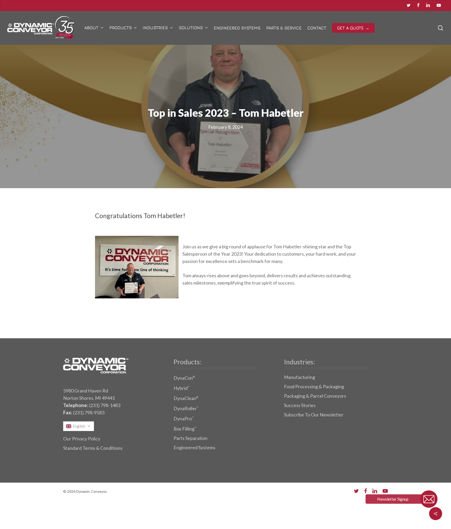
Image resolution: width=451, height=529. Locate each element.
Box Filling (185, 429)
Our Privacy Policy (81, 438)
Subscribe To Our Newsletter (313, 414)
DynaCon (184, 378)
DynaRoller (186, 408)
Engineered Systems (194, 447)
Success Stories (300, 405)
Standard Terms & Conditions (92, 448)
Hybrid (181, 388)
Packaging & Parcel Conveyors (315, 396)
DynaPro (183, 418)
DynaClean (186, 398)
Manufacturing (299, 377)
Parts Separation (190, 438)
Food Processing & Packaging (314, 386)
